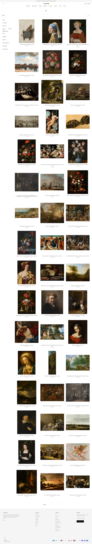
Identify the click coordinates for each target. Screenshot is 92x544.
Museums (4, 29)
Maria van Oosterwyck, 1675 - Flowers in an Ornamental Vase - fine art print (26, 315)
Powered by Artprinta (7, 541)
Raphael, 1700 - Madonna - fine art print (77, 345)
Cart (56, 514)
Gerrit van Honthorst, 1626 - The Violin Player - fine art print (26, 285)
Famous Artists (37, 516)
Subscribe (80, 521)
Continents (4, 36)
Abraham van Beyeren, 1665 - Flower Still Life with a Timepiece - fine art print (78, 195)
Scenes (36, 525)
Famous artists (5, 49)
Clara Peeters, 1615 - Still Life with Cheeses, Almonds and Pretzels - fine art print (52, 285)
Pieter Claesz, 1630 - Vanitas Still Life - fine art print (78, 105)
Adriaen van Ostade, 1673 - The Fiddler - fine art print (52, 105)
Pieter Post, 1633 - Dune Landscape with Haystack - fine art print (78, 435)
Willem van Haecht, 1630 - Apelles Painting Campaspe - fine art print (77, 226)
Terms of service (57, 527)
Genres (36, 524)
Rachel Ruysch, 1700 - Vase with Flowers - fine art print (77, 75)
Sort (88, 15)
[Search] (86, 3)
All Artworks (37, 514)
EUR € (3, 3)
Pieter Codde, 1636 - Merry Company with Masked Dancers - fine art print (52, 465)
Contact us (57, 516)
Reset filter (9, 28)
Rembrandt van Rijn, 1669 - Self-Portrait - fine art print (52, 315)
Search (56, 524)
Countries (4, 39)
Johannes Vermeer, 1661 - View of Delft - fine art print (26, 75)
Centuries (4, 25)
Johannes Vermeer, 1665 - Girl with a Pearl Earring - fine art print (52, 44)
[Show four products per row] (3, 15)
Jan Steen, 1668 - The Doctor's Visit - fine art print (78, 315)
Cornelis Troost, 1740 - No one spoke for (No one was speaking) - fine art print (78, 405)
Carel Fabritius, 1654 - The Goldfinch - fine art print (27, 44)
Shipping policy (57, 525)
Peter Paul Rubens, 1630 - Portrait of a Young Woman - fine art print (26, 465)
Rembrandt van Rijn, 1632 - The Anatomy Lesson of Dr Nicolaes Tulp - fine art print (26, 105)
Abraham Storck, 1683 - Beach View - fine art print (52, 195)
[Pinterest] (3, 520)
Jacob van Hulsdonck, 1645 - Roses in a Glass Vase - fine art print (52, 75)
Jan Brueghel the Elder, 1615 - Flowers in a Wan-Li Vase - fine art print (78, 164)
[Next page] (60, 504)
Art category (4, 22)
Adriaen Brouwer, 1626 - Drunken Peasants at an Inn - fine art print (52, 405)
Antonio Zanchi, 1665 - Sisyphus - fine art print (26, 345)
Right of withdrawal (58, 522)
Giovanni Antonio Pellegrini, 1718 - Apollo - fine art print (77, 465)
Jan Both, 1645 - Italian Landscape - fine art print (52, 226)
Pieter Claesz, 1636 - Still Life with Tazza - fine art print (52, 435)
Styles (3, 33)
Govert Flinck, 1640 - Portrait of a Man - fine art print (26, 435)
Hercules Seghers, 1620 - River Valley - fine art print (26, 226)
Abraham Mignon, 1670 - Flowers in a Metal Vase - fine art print (26, 164)
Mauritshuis (6, 31)
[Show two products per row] (1, 15)
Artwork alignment (5, 42)
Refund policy (57, 530)
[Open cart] (89, 3)
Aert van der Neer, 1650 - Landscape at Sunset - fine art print (26, 405)
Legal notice (57, 519)
